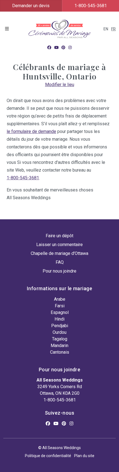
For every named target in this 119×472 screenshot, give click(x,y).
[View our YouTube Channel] (56, 47)
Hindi (59, 319)
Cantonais (59, 352)
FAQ (60, 262)
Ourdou (59, 332)
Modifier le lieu (59, 84)
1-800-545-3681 (23, 177)
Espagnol (60, 312)
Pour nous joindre (59, 271)
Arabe (59, 299)
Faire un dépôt (59, 235)
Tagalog (59, 339)
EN (106, 29)
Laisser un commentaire (59, 244)
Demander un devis (31, 5)
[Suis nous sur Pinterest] (63, 47)
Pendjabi (59, 325)
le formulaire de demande (31, 131)
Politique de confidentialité (48, 456)
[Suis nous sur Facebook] (49, 47)
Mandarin (59, 345)
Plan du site (84, 456)
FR (113, 29)
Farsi (59, 305)
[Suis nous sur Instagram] (70, 47)
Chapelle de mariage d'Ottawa (59, 253)
